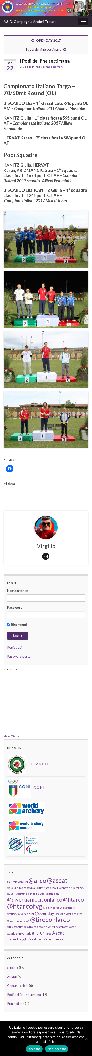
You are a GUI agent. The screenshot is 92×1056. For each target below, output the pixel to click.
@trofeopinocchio (37, 926)
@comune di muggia (27, 893)
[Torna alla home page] (46, 8)
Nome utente (17, 591)
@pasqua (60, 913)
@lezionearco (51, 907)
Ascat (58, 932)
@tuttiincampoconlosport (62, 926)
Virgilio (27, 66)
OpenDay (57, 939)
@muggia (12, 913)
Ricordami (18, 624)
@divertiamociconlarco (34, 899)
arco (48, 933)
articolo (12, 968)
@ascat (57, 880)
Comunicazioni (17, 986)
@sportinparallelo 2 (18, 920)
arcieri (39, 932)
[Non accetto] (86, 1038)
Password (15, 607)
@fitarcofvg (25, 906)
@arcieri (23, 881)
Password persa (19, 656)
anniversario (23, 933)
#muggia (12, 881)
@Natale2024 (26, 913)
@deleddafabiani (49, 893)
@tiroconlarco (50, 919)
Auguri (12, 977)
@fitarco (73, 899)
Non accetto (56, 1049)
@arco (37, 880)
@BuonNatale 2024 (47, 887)
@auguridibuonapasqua (21, 887)
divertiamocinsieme (39, 939)
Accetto (34, 1049)
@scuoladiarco (74, 913)
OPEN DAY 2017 (48, 40)
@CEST (11, 893)
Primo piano (15, 1004)
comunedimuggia (17, 939)
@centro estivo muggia (72, 887)
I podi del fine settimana (43, 49)
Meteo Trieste (11, 736)
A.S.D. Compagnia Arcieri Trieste (30, 21)
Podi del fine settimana (49, 66)
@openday (44, 913)
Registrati (14, 647)
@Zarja (11, 933)
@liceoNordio (67, 907)
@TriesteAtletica (17, 926)
